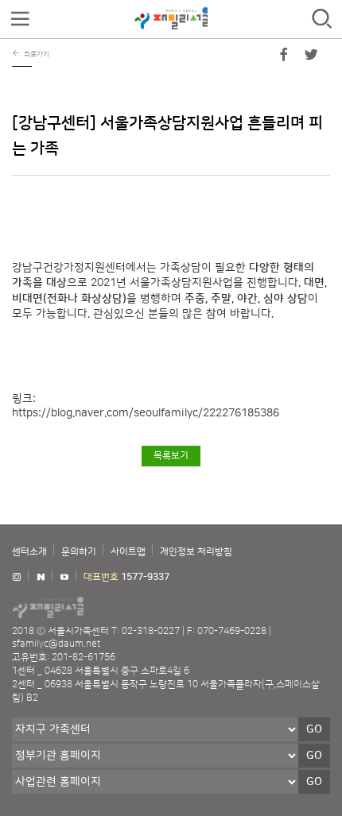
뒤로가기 (36, 54)
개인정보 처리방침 (196, 552)
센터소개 (29, 552)
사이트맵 (128, 552)
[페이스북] (284, 58)
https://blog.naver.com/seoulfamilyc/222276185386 (145, 413)
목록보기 (171, 456)
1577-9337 (145, 577)
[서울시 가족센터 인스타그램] (16, 577)
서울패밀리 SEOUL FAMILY (171, 18)
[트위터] (311, 58)
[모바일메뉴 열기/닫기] (20, 19)
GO (314, 729)
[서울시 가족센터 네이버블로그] (40, 577)
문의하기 (78, 552)
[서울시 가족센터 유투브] (64, 577)
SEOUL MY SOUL (95, 607)
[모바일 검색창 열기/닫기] (322, 19)
